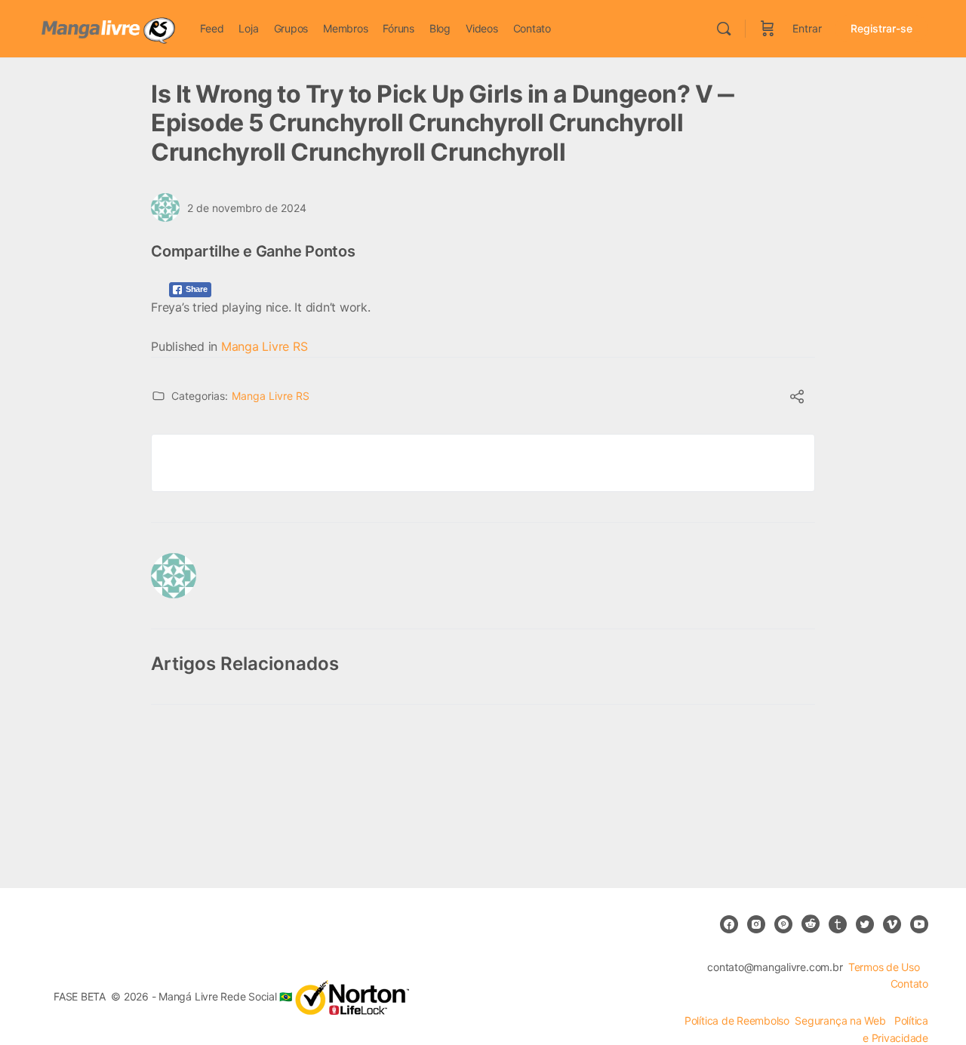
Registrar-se (881, 28)
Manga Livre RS (264, 346)
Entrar (807, 28)
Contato (909, 983)
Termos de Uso (884, 966)
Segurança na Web (841, 1020)
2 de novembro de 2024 (246, 207)
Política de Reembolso (737, 1020)
